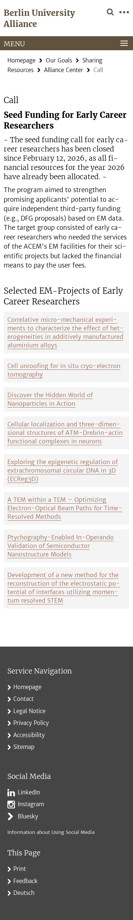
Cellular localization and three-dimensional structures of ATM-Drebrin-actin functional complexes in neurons (65, 432)
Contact (23, 698)
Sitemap (23, 746)
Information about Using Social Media (51, 832)
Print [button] (19, 868)
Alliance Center (63, 70)
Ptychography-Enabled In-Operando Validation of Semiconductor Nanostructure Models (60, 546)
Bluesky (28, 816)
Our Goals (59, 60)
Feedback (25, 881)
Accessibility (29, 735)
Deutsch (24, 892)
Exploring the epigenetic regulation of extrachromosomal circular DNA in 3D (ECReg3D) (62, 470)
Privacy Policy (31, 722)
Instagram (31, 804)
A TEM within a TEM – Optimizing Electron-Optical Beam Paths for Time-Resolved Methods (64, 508)
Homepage (21, 60)
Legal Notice (29, 711)
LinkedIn (29, 792)
